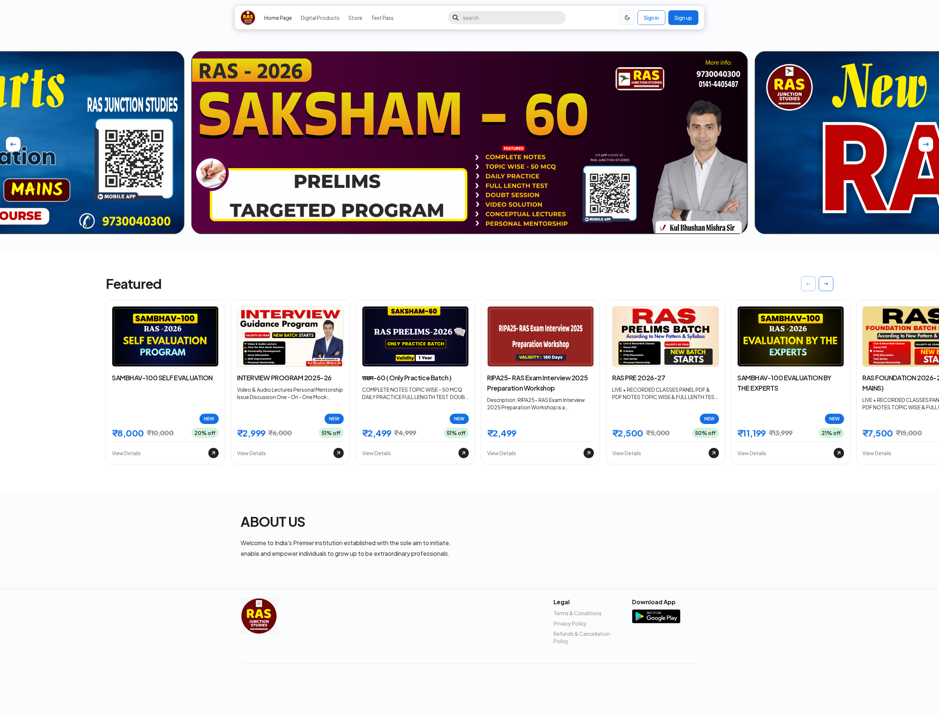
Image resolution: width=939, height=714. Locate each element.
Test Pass (382, 17)
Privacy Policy (570, 623)
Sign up (683, 17)
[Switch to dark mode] (627, 17)
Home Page (278, 17)
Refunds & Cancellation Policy (581, 637)
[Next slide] (925, 144)
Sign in (651, 17)
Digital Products (320, 17)
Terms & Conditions (577, 613)
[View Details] (213, 453)
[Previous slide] (13, 144)
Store (355, 17)
